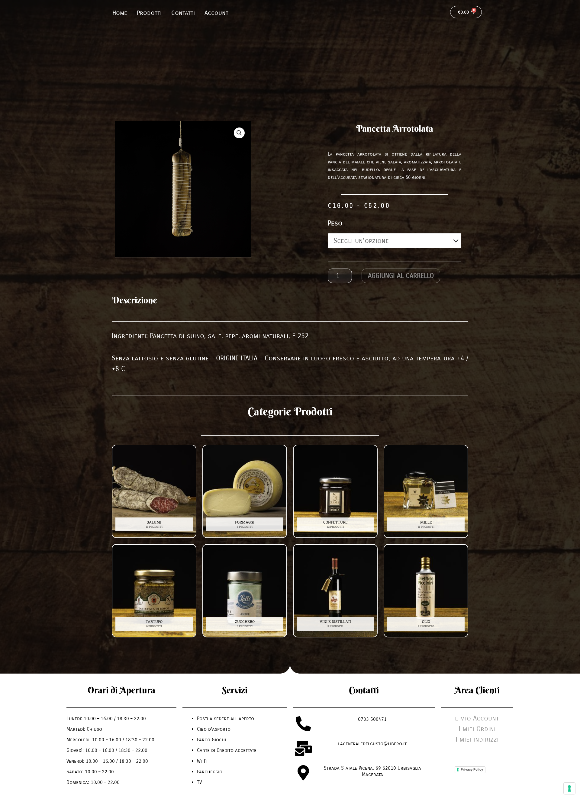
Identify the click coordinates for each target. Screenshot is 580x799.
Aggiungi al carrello (401, 276)
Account (216, 12)
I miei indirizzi (477, 739)
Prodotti (149, 12)
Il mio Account (477, 718)
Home (119, 12)
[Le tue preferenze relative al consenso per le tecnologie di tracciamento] (569, 788)
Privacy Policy (472, 769)
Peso (335, 223)
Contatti (183, 12)
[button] (239, 132)
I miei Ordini (477, 729)
